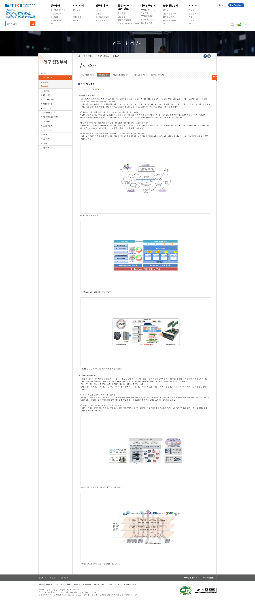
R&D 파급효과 (146, 23)
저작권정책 (87, 585)
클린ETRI (42, 577)
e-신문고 (53, 577)
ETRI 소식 (78, 5)
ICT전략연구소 (46, 108)
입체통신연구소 (169, 20)
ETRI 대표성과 (147, 16)
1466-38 (76, 590)
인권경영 (121, 17)
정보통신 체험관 (102, 17)
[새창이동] (185, 590)
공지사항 (76, 10)
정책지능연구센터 (157, 75)
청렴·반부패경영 (125, 20)
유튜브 (232, 25)
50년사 (98, 10)
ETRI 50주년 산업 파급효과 (148, 11)
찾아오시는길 (208, 577)
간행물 (98, 13)
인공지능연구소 (169, 13)
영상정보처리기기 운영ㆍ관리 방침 (107, 585)
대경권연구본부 (46, 121)
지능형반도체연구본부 (121, 75)
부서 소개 (44, 86)
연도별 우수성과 (147, 19)
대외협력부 (45, 148)
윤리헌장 (121, 13)
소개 (84, 89)
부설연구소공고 (130, 585)
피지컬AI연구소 (169, 17)
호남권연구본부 (46, 126)
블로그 (239, 25)
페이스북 (246, 25)
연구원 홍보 (101, 5)
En (221, 5)
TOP (215, 77)
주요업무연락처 (190, 577)
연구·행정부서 (170, 5)
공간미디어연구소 (170, 27)
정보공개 (55, 5)
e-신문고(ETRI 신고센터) (128, 23)
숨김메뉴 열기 (51, 23)
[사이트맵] (248, 5)
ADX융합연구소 (46, 104)
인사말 (191, 10)
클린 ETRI (123, 7)
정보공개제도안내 (57, 10)
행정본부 (44, 143)
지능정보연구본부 (87, 75)
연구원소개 (193, 13)
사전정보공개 (56, 13)
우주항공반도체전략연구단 (50, 117)
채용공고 (76, 20)
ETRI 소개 (194, 5)
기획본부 (44, 135)
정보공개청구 (56, 20)
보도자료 (76, 13)
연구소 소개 (45, 82)
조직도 (191, 20)
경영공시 (54, 27)
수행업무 (96, 89)
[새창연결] (205, 56)
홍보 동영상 (100, 20)
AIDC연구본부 (103, 75)
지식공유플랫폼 (147, 29)
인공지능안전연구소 (48, 113)
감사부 (166, 10)
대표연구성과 (148, 5)
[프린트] (209, 56)
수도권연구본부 (46, 130)
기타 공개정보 (194, 27)
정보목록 (54, 17)
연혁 (190, 17)
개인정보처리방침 (45, 585)
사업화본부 (45, 139)
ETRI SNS (77, 17)
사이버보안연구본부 (140, 75)
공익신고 (121, 30)
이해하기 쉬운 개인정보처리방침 (67, 585)
